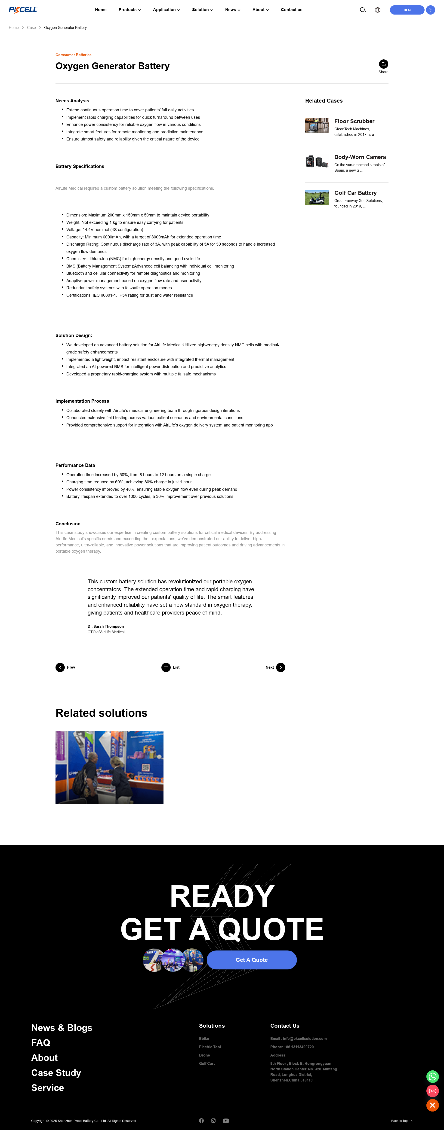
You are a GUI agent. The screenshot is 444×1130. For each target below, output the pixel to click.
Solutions (212, 1026)
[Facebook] (201, 1120)
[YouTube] (225, 1120)
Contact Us (284, 1026)
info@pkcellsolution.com (305, 1039)
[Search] (363, 9)
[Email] (432, 1091)
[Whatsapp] (432, 1076)
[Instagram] (213, 1120)
